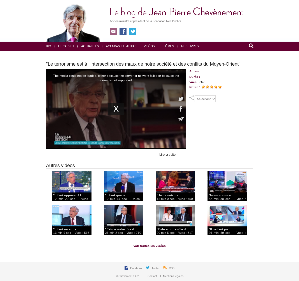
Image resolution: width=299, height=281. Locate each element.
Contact (152, 276)
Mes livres (189, 46)
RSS (171, 268)
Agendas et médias (121, 46)
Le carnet (65, 46)
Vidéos (149, 46)
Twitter (156, 268)
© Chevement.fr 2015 (129, 276)
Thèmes (167, 46)
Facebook (136, 268)
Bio (48, 46)
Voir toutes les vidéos (149, 246)
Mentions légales (172, 276)
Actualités (90, 46)
